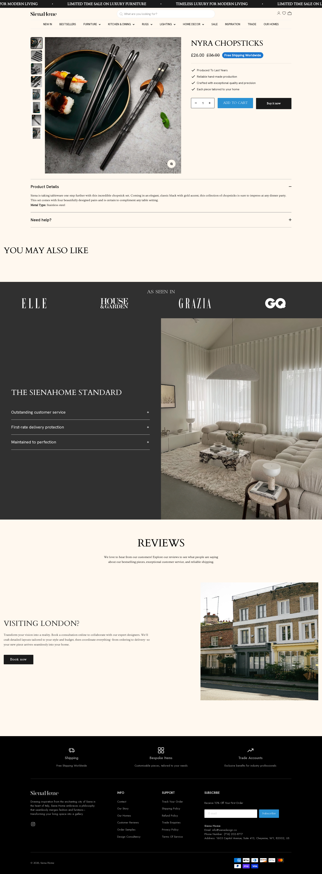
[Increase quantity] (209, 103)
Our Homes (124, 816)
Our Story (123, 808)
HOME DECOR (191, 24)
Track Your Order (172, 802)
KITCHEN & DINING (119, 24)
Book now (18, 659)
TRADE (252, 24)
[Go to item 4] (36, 82)
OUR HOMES (271, 24)
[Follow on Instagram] (33, 824)
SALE (214, 24)
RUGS (145, 24)
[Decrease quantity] (196, 103)
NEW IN (47, 24)
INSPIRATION (232, 24)
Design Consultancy (129, 837)
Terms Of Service (172, 837)
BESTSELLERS (67, 24)
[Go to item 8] (36, 133)
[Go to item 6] (36, 107)
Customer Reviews (128, 822)
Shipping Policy (171, 808)
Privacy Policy (170, 830)
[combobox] (166, 14)
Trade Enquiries (171, 822)
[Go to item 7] (36, 120)
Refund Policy (170, 816)
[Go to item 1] (36, 43)
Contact (121, 802)
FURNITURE (90, 24)
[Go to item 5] (36, 95)
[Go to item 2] (36, 56)
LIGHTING (166, 24)
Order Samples (126, 830)
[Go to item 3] (36, 69)
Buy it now (274, 103)
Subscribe (270, 814)
